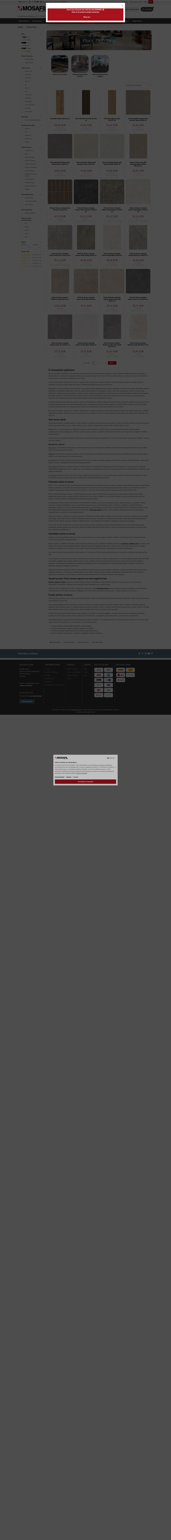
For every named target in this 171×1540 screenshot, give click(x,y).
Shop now (86, 17)
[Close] (122, 5)
